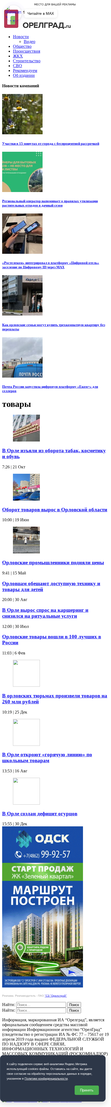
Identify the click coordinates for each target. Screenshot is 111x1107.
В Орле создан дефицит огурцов (39, 813)
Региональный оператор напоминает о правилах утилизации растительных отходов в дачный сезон (50, 203)
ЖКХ (18, 56)
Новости (21, 36)
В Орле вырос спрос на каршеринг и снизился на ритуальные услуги (45, 613)
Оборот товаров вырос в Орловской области (54, 509)
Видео (29, 41)
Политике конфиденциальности (46, 1078)
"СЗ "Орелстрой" (56, 995)
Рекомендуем (25, 70)
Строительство (26, 61)
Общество (22, 46)
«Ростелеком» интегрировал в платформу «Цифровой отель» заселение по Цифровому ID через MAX (50, 265)
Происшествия (26, 51)
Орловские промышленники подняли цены (53, 562)
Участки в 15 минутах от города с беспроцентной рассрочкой (50, 144)
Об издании (24, 75)
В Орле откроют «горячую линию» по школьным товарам (47, 757)
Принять (86, 1090)
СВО (17, 65)
